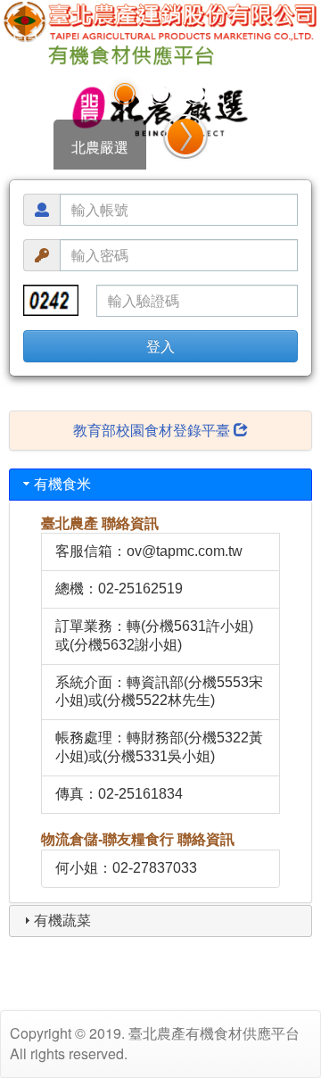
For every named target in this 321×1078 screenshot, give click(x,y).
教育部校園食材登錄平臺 (153, 429)
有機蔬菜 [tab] (62, 920)
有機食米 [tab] (62, 484)
